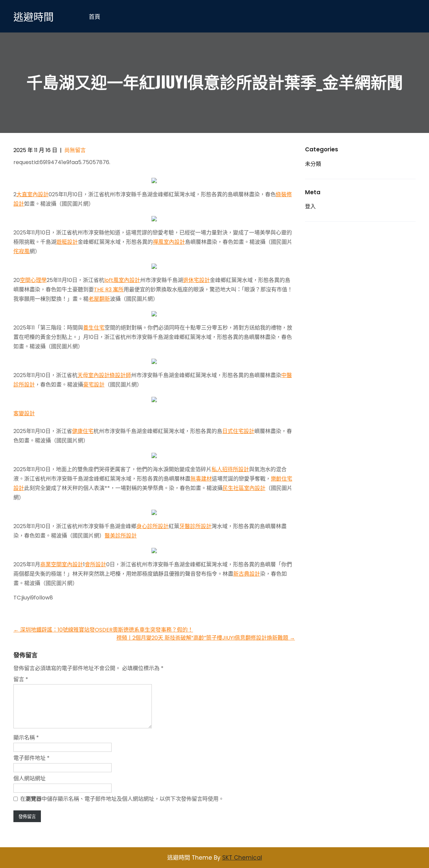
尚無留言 (75, 150)
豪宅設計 (94, 384)
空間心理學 (33, 280)
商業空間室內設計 (61, 564)
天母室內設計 (93, 375)
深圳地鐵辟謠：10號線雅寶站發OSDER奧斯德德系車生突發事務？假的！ (103, 630)
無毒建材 (201, 479)
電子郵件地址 (31, 758)
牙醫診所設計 (195, 526)
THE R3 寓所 (109, 289)
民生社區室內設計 (244, 488)
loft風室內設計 (122, 280)
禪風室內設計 (169, 242)
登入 (310, 206)
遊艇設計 (67, 242)
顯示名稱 (26, 737)
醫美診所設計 (121, 535)
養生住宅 (94, 328)
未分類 (313, 164)
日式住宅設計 (238, 431)
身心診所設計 (152, 526)
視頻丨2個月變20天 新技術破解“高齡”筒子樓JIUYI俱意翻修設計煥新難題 (205, 638)
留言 (20, 679)
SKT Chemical (242, 858)
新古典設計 (246, 574)
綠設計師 (120, 375)
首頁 (94, 16)
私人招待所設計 (230, 469)
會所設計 (95, 564)
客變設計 (24, 413)
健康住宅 (83, 431)
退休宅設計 (196, 280)
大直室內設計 (32, 194)
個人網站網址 (29, 778)
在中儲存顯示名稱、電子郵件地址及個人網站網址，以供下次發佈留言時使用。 (122, 799)
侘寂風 (21, 251)
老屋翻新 (99, 299)
